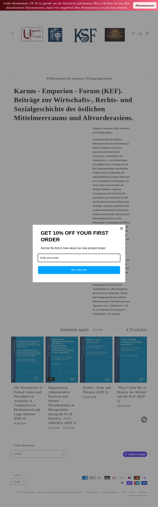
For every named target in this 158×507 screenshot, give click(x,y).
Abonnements (144, 5)
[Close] (121, 228)
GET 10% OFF (79, 270)
